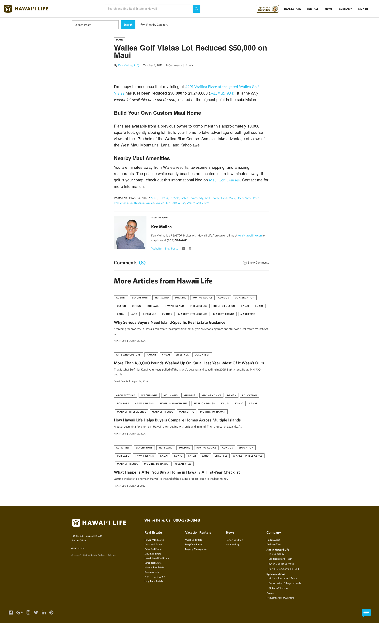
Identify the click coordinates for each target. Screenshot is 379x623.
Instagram (190, 249)
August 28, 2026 (137, 340)
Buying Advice (202, 297)
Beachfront (140, 297)
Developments (151, 571)
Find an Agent (273, 539)
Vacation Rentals (193, 539)
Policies (111, 555)
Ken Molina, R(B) (128, 65)
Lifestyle (149, 313)
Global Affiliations (278, 588)
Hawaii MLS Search (154, 539)
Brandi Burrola (121, 381)
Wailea (149, 203)
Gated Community (192, 198)
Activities (123, 447)
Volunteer (202, 354)
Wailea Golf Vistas (198, 203)
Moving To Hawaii (212, 411)
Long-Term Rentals (194, 544)
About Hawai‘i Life (277, 549)
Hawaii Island (174, 305)
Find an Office (79, 540)
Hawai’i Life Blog (234, 539)
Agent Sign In (77, 547)
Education (249, 395)
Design (121, 305)
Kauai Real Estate (153, 544)
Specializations (275, 574)
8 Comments (174, 65)
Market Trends (224, 313)
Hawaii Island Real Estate (156, 558)
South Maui (136, 203)
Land (224, 198)
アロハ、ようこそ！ (155, 576)
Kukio (259, 305)
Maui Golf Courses (224, 180)
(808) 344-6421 (177, 240)
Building (181, 297)
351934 (163, 198)
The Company (276, 553)
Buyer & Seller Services (281, 563)
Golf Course (212, 198)
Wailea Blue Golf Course (170, 203)
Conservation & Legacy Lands (284, 583)
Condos (223, 297)
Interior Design (224, 305)
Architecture (125, 395)
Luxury (167, 313)
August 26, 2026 (137, 433)
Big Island (162, 297)
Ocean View (244, 198)
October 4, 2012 (152, 65)
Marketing (248, 313)
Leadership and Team (280, 558)
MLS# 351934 (221, 93)
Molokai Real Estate (154, 567)
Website (156, 248)
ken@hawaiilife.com (250, 235)
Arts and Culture (128, 354)
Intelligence (198, 305)
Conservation (244, 297)
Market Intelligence (192, 313)
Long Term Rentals (153, 581)
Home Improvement (174, 403)
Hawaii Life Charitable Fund (283, 568)
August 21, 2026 (137, 485)
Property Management (196, 549)
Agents (121, 297)
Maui (119, 39)
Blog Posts (171, 248)
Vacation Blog (232, 544)
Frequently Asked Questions (280, 597)
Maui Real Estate (152, 553)
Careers (270, 593)
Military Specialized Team (282, 578)
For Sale (174, 198)
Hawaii (151, 354)
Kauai (245, 305)
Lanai (121, 313)
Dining (136, 305)
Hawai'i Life (120, 340)
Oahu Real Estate (152, 549)
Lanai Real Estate (152, 562)
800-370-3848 (186, 520)
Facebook (184, 249)
